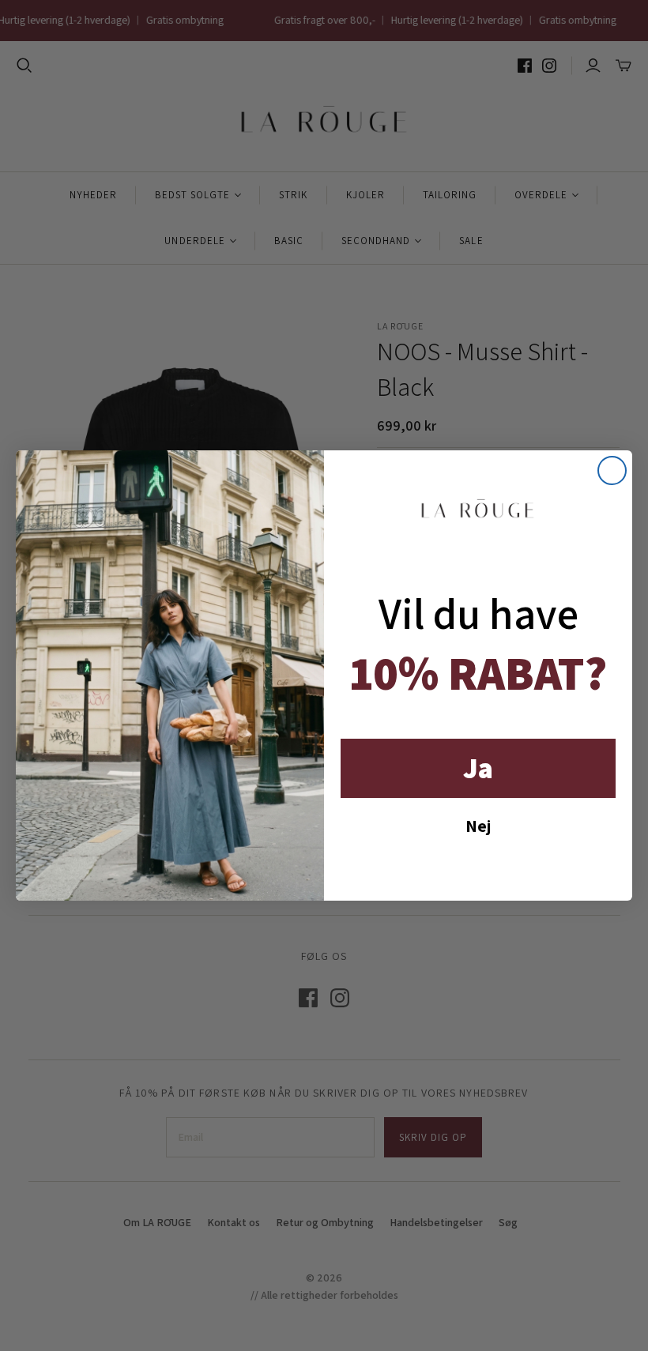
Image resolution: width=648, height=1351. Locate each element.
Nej (478, 826)
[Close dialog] (612, 470)
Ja (478, 767)
